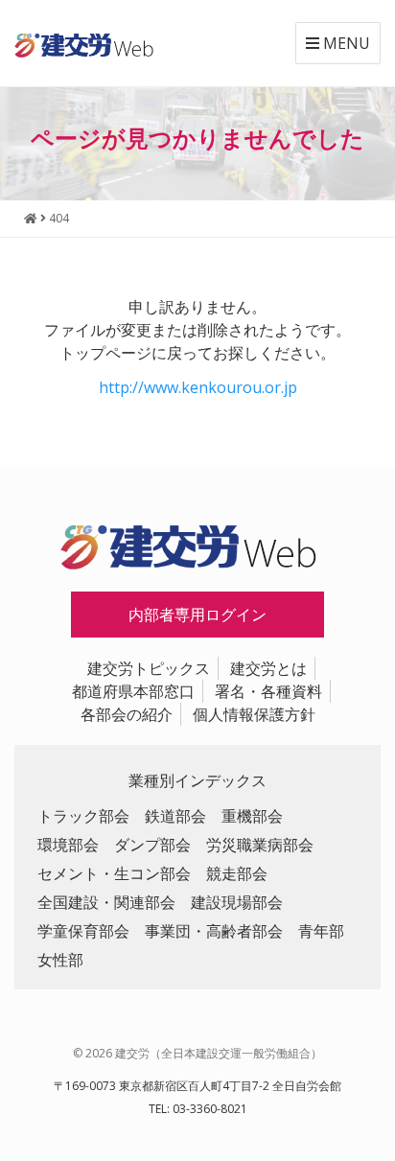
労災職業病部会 (260, 844)
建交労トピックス (148, 668)
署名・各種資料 (268, 691)
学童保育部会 (83, 930)
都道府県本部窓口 (133, 691)
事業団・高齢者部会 (214, 930)
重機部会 (252, 815)
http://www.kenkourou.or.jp (198, 387)
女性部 (60, 959)
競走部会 (236, 873)
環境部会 (68, 844)
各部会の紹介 (127, 714)
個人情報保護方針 (254, 714)
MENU (344, 43)
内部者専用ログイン (197, 614)
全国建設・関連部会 (106, 902)
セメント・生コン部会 (114, 873)
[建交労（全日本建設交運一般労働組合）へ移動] (30, 218)
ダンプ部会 (152, 844)
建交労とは (268, 668)
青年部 (321, 930)
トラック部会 (83, 815)
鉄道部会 (175, 815)
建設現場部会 (237, 902)
